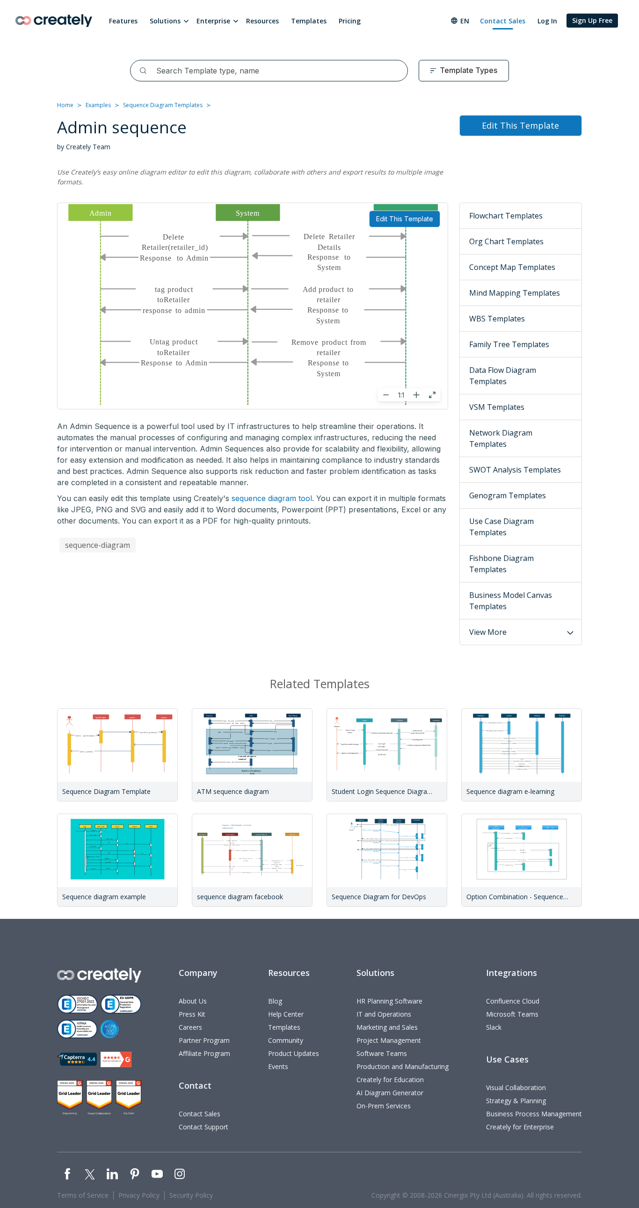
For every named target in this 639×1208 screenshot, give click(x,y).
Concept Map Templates (512, 267)
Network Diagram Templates (500, 438)
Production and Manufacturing (402, 1066)
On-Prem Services (383, 1105)
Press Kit (192, 1014)
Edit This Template (404, 219)
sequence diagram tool (272, 498)
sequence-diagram (97, 545)
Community (285, 1040)
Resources (262, 20)
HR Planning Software (389, 1001)
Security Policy (191, 1195)
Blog (275, 1001)
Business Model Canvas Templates (510, 600)
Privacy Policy (139, 1195)
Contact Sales (502, 20)
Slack (493, 1027)
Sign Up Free (592, 20)
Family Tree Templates (509, 344)
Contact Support (203, 1126)
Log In (547, 20)
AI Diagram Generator (389, 1092)
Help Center (286, 1014)
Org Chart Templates (506, 241)
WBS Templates (497, 318)
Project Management (388, 1040)
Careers (190, 1027)
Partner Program (204, 1040)
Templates (309, 20)
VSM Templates (496, 407)
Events (278, 1066)
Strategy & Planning (516, 1100)
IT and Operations (383, 1014)
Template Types (468, 70)
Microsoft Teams (512, 1014)
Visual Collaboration (516, 1087)
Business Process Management (534, 1113)
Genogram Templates (507, 495)
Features (123, 20)
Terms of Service (83, 1195)
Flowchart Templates (506, 216)
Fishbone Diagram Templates (501, 564)
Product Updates (293, 1053)
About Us (193, 1001)
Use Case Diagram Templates (501, 527)
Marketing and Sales (387, 1027)
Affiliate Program (204, 1053)
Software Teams (381, 1053)
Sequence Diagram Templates (163, 105)
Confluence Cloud (512, 1001)
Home (65, 105)
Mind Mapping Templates (514, 293)
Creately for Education (390, 1079)
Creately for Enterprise (520, 1126)
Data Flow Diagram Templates (502, 375)
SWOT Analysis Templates (515, 470)
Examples (98, 105)
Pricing (350, 20)
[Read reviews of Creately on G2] (116, 1059)
